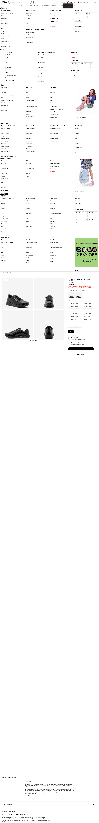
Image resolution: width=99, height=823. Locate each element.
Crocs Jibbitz (28, 163)
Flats (2, 26)
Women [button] (20, 5)
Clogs (2, 20)
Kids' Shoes (4, 87)
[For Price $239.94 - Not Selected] (78, 295)
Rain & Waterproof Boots (6, 36)
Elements (52, 206)
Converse (52, 92)
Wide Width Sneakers (42, 70)
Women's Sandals (30, 10)
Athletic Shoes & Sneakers (7, 13)
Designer (62, 5)
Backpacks (3, 163)
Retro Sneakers (4, 141)
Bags (2, 161)
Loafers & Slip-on (29, 255)
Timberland (52, 226)
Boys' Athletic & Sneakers (56, 128)
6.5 (92, 13)
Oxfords (7, 72)
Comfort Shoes (4, 23)
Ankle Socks (3, 185)
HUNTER (52, 211)
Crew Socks (3, 187)
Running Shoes (29, 40)
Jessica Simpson (4, 218)
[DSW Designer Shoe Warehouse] (4, 2)
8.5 (83, 17)
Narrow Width (78, 24)
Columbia (52, 203)
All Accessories (29, 161)
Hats (27, 171)
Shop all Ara (71, 282)
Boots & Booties (4, 245)
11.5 (79, 67)
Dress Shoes (8, 65)
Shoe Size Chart (54, 114)
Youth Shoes (3, 92)
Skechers (52, 102)
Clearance (52, 26)
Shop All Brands (79, 209)
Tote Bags (3, 176)
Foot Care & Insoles (30, 168)
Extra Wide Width (75, 78)
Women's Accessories (55, 161)
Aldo (2, 200)
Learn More (27, 795)
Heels (2, 28)
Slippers (3, 43)
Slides (27, 23)
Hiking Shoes (4, 31)
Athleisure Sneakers (30, 32)
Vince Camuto (4, 234)
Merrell (52, 218)
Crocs (51, 95)
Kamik (51, 216)
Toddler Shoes (4, 90)
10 (92, 17)
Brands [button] (68, 5)
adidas (51, 90)
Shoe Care (28, 173)
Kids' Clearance (54, 240)
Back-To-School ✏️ (45, 5)
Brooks (27, 206)
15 (91, 67)
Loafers (2, 33)
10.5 (96, 17)
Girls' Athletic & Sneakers (56, 131)
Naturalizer (3, 223)
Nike (51, 97)
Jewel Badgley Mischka (55, 213)
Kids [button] (31, 5)
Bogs (51, 200)
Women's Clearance (6, 240)
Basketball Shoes (42, 54)
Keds (27, 211)
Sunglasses (28, 178)
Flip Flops (28, 18)
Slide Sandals (41, 81)
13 (85, 67)
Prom (51, 13)
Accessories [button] (55, 5)
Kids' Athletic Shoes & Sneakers (58, 126)
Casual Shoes (4, 18)
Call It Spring (4, 206)
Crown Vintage (78, 200)
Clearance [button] (75, 5)
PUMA (51, 100)
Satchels (3, 171)
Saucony (27, 221)
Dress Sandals (29, 15)
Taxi (2, 231)
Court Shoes (40, 57)
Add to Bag (81, 348)
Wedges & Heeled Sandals (31, 26)
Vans (27, 229)
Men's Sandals (41, 74)
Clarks (2, 208)
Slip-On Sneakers (29, 42)
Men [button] (26, 5)
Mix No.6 (77, 206)
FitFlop (2, 216)
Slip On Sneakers (54, 138)
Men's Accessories (55, 163)
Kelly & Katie (78, 203)
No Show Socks (4, 190)
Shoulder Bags (4, 173)
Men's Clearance (30, 240)
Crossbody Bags (4, 168)
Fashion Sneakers (29, 37)
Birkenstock (3, 203)
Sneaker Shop (78, 147)
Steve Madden (4, 229)
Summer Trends (54, 18)
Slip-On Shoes (4, 41)
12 (79, 20)
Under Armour (29, 226)
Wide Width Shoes (5, 113)
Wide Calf (77, 31)
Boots (2, 15)
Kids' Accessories (54, 166)
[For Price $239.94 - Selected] (71, 295)
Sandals (2, 38)
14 (88, 67)
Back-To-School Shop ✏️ (56, 10)
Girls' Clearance (54, 245)
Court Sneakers (29, 34)
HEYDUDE (52, 208)
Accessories (53, 106)
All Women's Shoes (6, 10)
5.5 (86, 13)
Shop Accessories (79, 191)
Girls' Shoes (29, 104)
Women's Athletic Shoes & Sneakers (35, 29)
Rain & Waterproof (5, 105)
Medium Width (78, 26)
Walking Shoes (29, 45)
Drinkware (28, 166)
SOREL (52, 223)
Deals (51, 261)
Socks (2, 182)
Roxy (2, 226)
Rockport (52, 221)
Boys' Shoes (29, 87)
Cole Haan (3, 211)
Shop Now (77, 270)
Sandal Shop (53, 16)
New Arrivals (53, 24)
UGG (51, 229)
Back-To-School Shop (80, 117)
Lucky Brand (4, 221)
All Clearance (53, 259)
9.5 (89, 17)
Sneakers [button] (36, 5)
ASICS (76, 131)
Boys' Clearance (54, 242)
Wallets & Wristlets (5, 178)
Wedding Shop (54, 21)
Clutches (3, 166)
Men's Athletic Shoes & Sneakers (46, 52)
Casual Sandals (29, 13)
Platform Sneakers (5, 138)
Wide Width (77, 29)
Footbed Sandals (29, 20)
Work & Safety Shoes (5, 46)
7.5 (76, 17)
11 (76, 20)
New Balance (78, 136)
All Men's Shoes (9, 52)
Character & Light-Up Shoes (7, 100)
